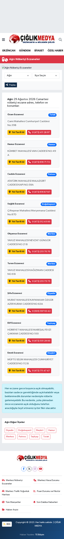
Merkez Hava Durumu (48, 480)
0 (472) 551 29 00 (41, 341)
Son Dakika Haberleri (47, 502)
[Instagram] (34, 468)
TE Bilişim (39, 534)
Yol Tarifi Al (18, 132)
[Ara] (60, 40)
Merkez (10, 436)
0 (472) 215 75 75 (41, 281)
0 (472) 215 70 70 (41, 251)
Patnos (22, 436)
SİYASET (39, 50)
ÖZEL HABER (55, 50)
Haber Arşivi (12, 510)
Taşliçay (34, 436)
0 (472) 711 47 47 (41, 370)
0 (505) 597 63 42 (41, 311)
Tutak (46, 436)
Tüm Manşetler (13, 502)
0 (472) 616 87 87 (41, 192)
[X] (29, 468)
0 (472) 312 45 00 (41, 221)
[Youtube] (40, 468)
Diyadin (10, 430)
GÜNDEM (24, 50)
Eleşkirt (39, 430)
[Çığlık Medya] (32, 39)
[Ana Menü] (3, 39)
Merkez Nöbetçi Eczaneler (12, 482)
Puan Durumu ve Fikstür (48, 491)
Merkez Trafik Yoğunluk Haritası (15, 493)
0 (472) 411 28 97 (41, 132)
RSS (8, 524)
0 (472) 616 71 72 (41, 162)
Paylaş (12, 85)
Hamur (51, 430)
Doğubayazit (25, 430)
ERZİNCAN (8, 50)
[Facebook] (23, 468)
